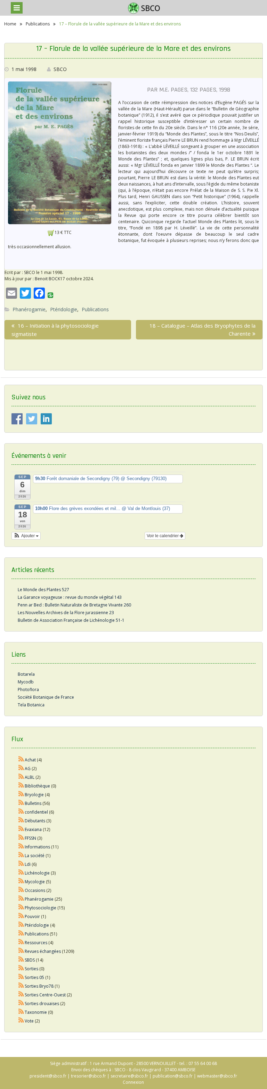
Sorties (31, 969)
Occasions (35, 890)
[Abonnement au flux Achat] (21, 760)
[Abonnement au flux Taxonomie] (21, 1012)
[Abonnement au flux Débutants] (21, 821)
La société (34, 856)
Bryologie (34, 795)
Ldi (28, 864)
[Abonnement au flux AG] (21, 768)
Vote (29, 1021)
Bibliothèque (37, 786)
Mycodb (26, 682)
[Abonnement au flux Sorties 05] (21, 977)
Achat (30, 760)
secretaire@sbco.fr (129, 1076)
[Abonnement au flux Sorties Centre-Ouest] (21, 995)
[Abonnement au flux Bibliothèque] (21, 786)
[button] (26, 535)
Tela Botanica (31, 705)
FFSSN (30, 838)
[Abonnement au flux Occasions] (21, 890)
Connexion (133, 1082)
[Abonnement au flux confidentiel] (21, 812)
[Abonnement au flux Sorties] (21, 969)
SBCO (60, 69)
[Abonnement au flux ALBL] (21, 777)
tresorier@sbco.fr (88, 1076)
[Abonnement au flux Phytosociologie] (21, 908)
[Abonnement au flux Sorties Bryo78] (21, 986)
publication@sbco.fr (173, 1076)
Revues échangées (43, 951)
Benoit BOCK (47, 279)
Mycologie (35, 882)
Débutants (35, 821)
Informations (37, 847)
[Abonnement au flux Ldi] (21, 864)
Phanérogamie (29, 309)
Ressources (36, 943)
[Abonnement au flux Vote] (21, 1021)
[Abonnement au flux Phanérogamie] (21, 899)
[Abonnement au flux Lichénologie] (21, 873)
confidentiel (36, 812)
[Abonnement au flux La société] (21, 856)
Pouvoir (32, 916)
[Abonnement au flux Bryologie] (21, 795)
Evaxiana (33, 829)
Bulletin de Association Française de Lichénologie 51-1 (71, 620)
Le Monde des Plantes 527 (43, 590)
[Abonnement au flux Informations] (21, 847)
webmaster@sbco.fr (217, 1076)
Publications (95, 309)
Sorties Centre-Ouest (45, 995)
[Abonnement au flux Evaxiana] (21, 829)
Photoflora (28, 689)
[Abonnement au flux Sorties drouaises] (21, 1003)
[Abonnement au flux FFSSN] (21, 838)
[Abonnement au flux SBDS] (21, 960)
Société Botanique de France (46, 697)
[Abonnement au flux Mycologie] (21, 882)
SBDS (30, 960)
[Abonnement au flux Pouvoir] (21, 916)
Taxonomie (36, 1012)
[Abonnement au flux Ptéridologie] (21, 925)
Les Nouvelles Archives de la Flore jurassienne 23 (66, 613)
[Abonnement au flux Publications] (21, 934)
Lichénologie (37, 873)
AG (28, 768)
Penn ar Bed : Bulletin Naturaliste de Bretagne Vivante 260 (74, 605)
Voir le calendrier (163, 535)
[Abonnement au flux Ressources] (21, 943)
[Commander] (51, 232)
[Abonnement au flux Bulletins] (21, 803)
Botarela (26, 674)
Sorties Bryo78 (39, 986)
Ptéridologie (63, 309)
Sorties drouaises (42, 1003)
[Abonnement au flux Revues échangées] (21, 951)
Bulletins (33, 803)
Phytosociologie (40, 908)
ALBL (29, 777)
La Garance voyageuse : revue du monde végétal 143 (70, 597)
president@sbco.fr (48, 1076)
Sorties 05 (34, 977)
